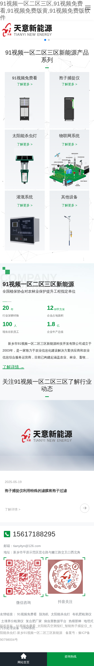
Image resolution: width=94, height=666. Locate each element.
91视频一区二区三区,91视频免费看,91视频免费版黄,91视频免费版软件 (45, 10)
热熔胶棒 (75, 621)
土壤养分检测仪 (12, 621)
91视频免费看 (27, 614)
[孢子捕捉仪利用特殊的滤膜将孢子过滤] (47, 435)
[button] (45, 40)
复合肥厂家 (34, 621)
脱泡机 (44, 614)
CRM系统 (28, 628)
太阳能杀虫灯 (60, 614)
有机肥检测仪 (81, 614)
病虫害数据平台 (55, 621)
